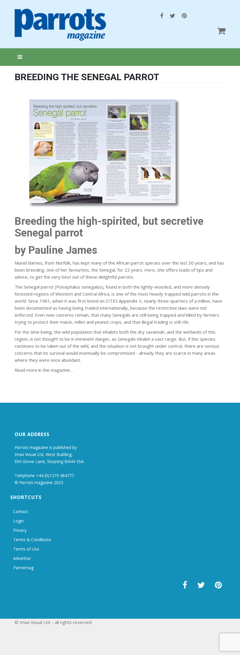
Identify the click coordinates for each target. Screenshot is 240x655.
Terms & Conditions (32, 539)
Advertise (22, 558)
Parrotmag (23, 567)
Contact (20, 511)
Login (18, 521)
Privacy (20, 530)
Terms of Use (26, 549)
